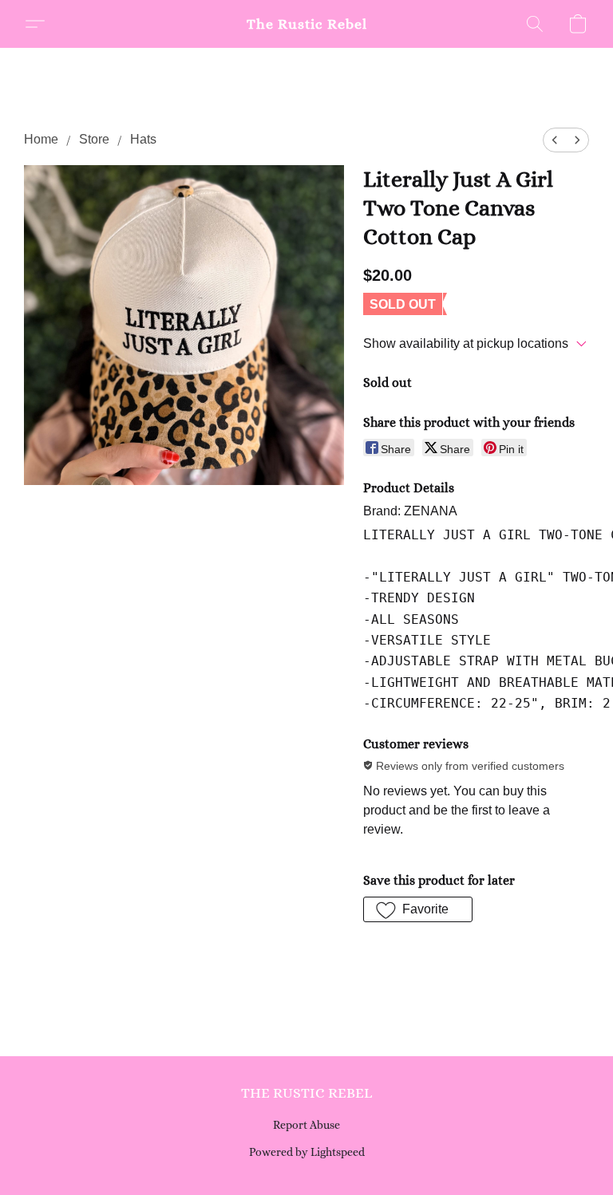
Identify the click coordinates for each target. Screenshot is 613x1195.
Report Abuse (306, 1124)
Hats (143, 139)
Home (41, 139)
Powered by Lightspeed (307, 1152)
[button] (307, 24)
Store (94, 139)
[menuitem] (555, 140)
